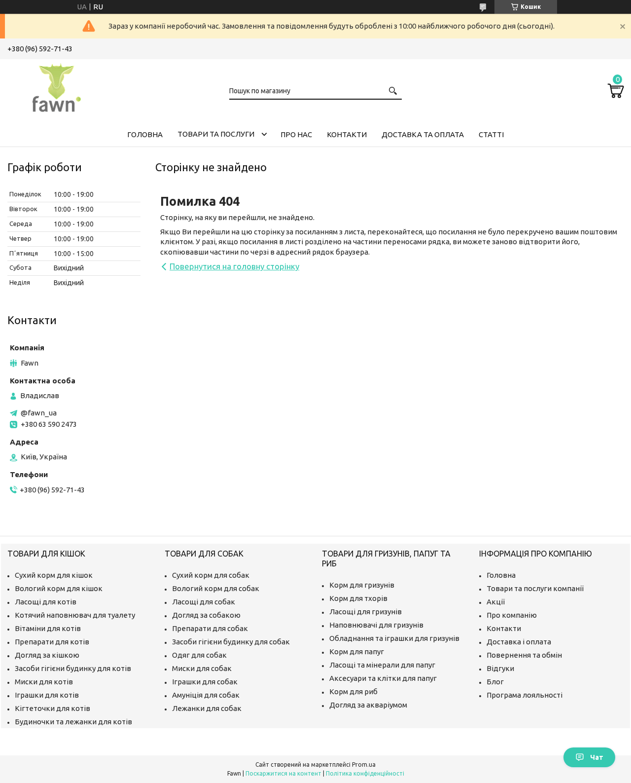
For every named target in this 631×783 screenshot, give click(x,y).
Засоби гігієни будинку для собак (231, 641)
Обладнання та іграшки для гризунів (394, 638)
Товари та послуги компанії (535, 588)
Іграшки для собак (205, 681)
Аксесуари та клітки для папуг (383, 678)
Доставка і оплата (519, 641)
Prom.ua (364, 764)
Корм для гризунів (361, 585)
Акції (496, 601)
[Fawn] (56, 85)
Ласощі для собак (203, 601)
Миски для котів (44, 681)
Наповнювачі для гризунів (376, 625)
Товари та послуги (215, 134)
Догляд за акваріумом (368, 705)
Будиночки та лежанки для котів (73, 721)
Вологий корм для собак (215, 588)
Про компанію (512, 615)
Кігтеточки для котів (52, 708)
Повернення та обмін (524, 655)
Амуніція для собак (206, 695)
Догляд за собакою (206, 615)
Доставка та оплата (423, 134)
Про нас (296, 134)
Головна (145, 134)
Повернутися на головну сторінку (234, 266)
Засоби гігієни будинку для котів (73, 668)
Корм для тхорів (358, 598)
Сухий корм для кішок (54, 575)
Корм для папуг (356, 651)
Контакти (347, 134)
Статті (491, 134)
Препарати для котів (52, 641)
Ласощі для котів (45, 601)
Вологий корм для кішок (59, 588)
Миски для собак (202, 668)
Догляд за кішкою (47, 655)
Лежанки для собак (207, 708)
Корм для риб (353, 691)
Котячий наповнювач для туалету (75, 615)
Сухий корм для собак (210, 575)
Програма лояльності (524, 695)
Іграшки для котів (47, 695)
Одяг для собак (199, 655)
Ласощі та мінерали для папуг (382, 665)
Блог (495, 681)
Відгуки (500, 668)
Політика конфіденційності (365, 773)
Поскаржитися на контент (283, 773)
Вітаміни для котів (48, 628)
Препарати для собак (210, 628)
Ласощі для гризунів (365, 611)
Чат (596, 757)
